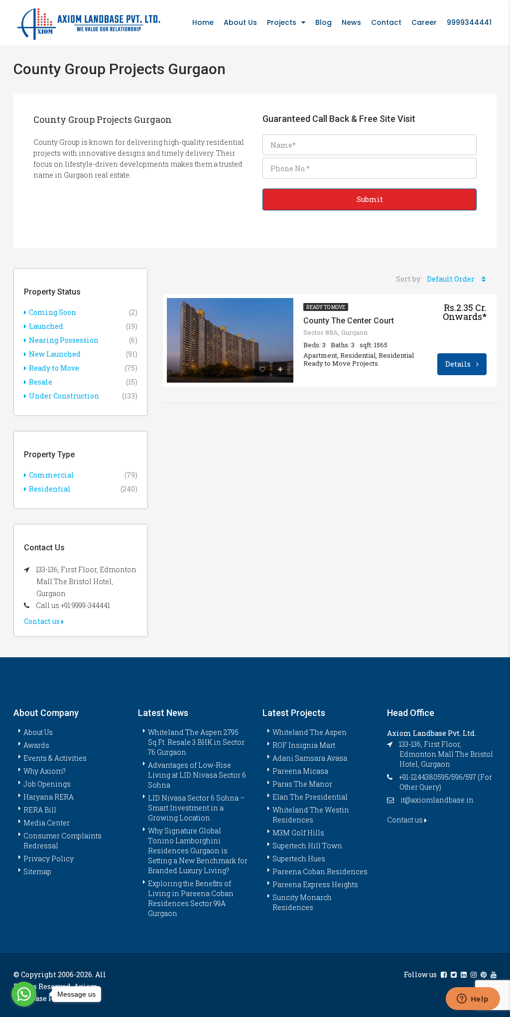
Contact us (42, 621)
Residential (50, 489)
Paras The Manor (302, 784)
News (351, 22)
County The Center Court (348, 320)
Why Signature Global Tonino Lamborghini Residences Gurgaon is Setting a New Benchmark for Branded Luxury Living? (198, 850)
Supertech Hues (298, 858)
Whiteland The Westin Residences (310, 814)
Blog (323, 22)
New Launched (55, 354)
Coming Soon (52, 312)
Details (458, 364)
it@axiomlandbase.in (437, 800)
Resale (40, 382)
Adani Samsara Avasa (309, 758)
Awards (36, 745)
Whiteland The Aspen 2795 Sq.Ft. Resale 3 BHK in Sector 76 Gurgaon (196, 742)
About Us (240, 22)
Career (424, 22)
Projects (281, 22)
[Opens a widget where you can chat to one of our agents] (472, 999)
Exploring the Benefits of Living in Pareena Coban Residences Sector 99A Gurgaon (191, 898)
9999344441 (469, 22)
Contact (386, 22)
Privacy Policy (48, 858)
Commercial (51, 475)
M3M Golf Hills (298, 832)
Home (203, 22)
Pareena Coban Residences (320, 871)
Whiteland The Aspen (309, 732)
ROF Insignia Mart (303, 745)
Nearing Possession (64, 340)
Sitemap (37, 871)
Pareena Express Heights (315, 884)
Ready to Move (325, 307)
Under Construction (64, 396)
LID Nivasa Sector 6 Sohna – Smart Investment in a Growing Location (196, 807)
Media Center (46, 822)
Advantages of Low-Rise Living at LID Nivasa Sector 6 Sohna (197, 775)
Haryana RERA (48, 797)
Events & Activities (55, 758)
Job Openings (47, 784)
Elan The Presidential (310, 797)
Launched (46, 326)
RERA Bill (39, 809)
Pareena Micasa (300, 771)
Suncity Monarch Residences (302, 902)
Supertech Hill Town (307, 845)
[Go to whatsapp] (23, 994)
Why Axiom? (44, 771)
